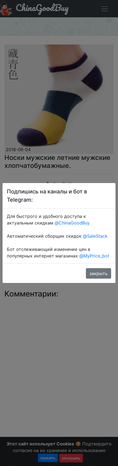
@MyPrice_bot (94, 256)
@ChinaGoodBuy (72, 223)
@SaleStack (95, 236)
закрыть (98, 273)
